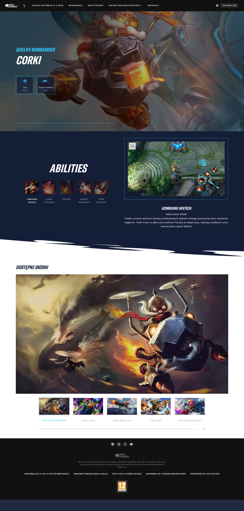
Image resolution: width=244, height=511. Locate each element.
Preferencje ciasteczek (205, 474)
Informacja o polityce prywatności (46, 474)
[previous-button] (197, 429)
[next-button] (203, 429)
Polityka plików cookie (126, 474)
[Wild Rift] (24, 5)
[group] (67, 192)
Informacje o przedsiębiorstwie (166, 474)
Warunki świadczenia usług (91, 474)
